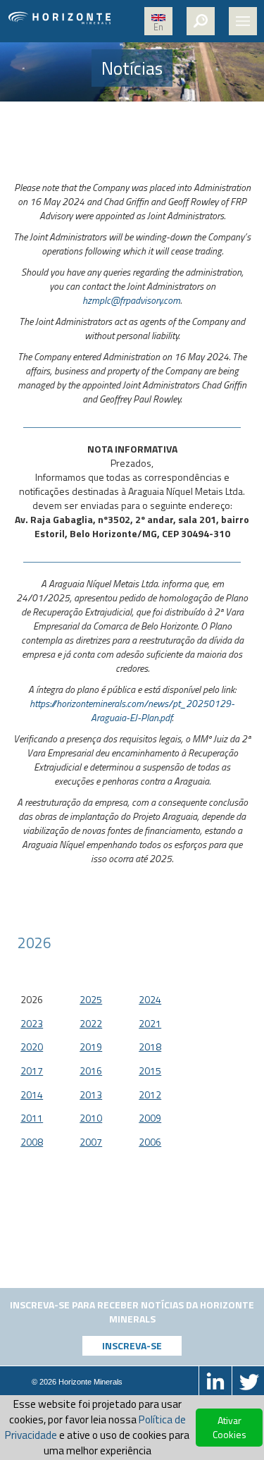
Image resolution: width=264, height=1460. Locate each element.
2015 (150, 1070)
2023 (31, 1023)
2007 (91, 1141)
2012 (150, 1094)
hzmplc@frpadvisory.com (131, 300)
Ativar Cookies (229, 1427)
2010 (91, 1117)
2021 (150, 1023)
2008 (31, 1141)
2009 (150, 1117)
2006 (150, 1141)
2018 (150, 1046)
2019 (91, 1046)
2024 (150, 999)
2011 (31, 1117)
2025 (91, 999)
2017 (31, 1070)
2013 (91, 1094)
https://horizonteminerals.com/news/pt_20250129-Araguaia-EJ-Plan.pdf (132, 710)
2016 (91, 1070)
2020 (31, 1046)
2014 (31, 1094)
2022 (91, 1023)
